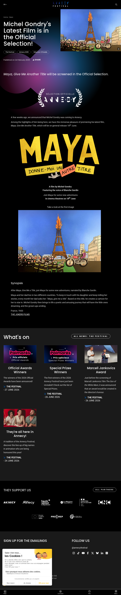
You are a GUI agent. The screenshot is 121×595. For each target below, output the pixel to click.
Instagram (73, 553)
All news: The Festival (91, 336)
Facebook (88, 553)
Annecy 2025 (24, 52)
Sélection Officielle (40, 52)
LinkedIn (102, 553)
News (11, 17)
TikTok (78, 553)
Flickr (106, 553)
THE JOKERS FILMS (20, 314)
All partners (104, 490)
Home (6, 17)
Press (5, 593)
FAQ (89, 591)
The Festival (9, 52)
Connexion (60, 591)
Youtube (83, 553)
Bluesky (97, 553)
